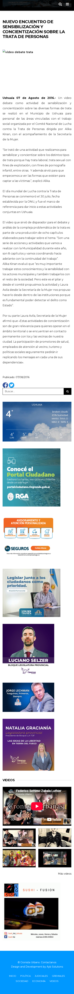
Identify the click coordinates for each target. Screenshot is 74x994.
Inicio (12, 975)
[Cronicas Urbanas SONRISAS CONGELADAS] (19, 858)
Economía (38, 981)
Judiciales (41, 975)
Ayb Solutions (55, 966)
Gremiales (58, 975)
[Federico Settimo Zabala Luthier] (19, 837)
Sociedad (22, 981)
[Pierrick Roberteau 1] (54, 837)
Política (25, 975)
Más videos (64, 873)
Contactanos (48, 962)
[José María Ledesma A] (54, 858)
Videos (54, 981)
